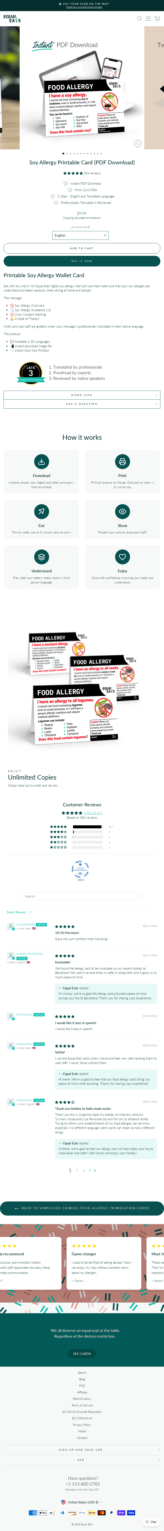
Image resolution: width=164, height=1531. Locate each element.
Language (80, 227)
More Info (82, 395)
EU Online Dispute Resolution (82, 1411)
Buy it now (82, 261)
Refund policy (82, 1398)
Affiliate (82, 1392)
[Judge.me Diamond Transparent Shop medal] (80, 869)
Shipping (68, 217)
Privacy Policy (82, 1424)
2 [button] (77, 1170)
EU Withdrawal (82, 1418)
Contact (82, 1438)
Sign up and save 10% (81, 1449)
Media (82, 1431)
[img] (65, 926)
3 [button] (84, 1170)
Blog (82, 1379)
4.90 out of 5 (93, 813)
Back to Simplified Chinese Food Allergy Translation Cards (84, 1208)
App (81, 1460)
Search (82, 1372)
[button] (73, 173)
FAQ (82, 1385)
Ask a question (82, 403)
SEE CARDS (82, 1353)
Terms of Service (82, 1405)
